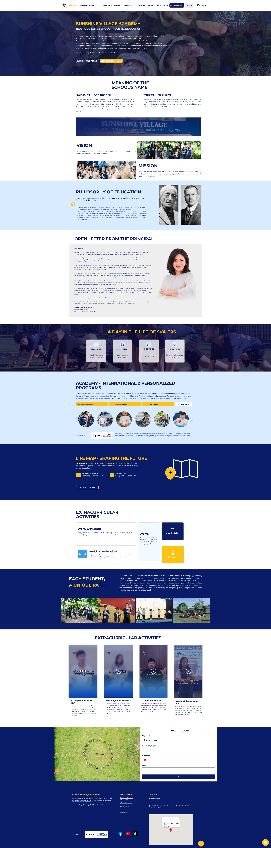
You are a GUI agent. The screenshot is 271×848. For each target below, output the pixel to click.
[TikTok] (135, 833)
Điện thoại (146, 756)
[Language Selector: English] (189, 5)
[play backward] (76, 419)
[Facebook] (120, 833)
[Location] (150, 805)
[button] (128, 6)
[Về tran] (201, 844)
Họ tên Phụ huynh (150, 746)
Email (144, 766)
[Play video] (83, 671)
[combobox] (178, 740)
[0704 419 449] (150, 798)
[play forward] (191, 419)
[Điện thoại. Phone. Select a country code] (146, 760)
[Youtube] (128, 833)
